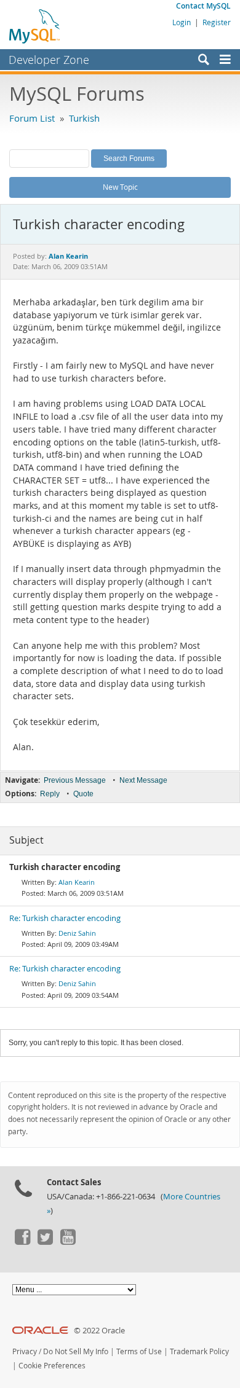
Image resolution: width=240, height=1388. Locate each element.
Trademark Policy (199, 1351)
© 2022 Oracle (99, 1330)
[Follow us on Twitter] (45, 1241)
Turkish (84, 118)
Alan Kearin (76, 882)
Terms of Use (139, 1351)
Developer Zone (49, 59)
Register (216, 22)
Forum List (32, 118)
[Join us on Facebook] (22, 1241)
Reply (50, 794)
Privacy (24, 1351)
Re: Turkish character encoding (65, 918)
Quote (83, 794)
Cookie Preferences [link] (52, 1365)
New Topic (120, 187)
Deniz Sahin (77, 933)
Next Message (143, 780)
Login (181, 22)
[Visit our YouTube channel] (68, 1241)
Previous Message (75, 780)
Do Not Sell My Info (75, 1351)
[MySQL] (35, 25)
